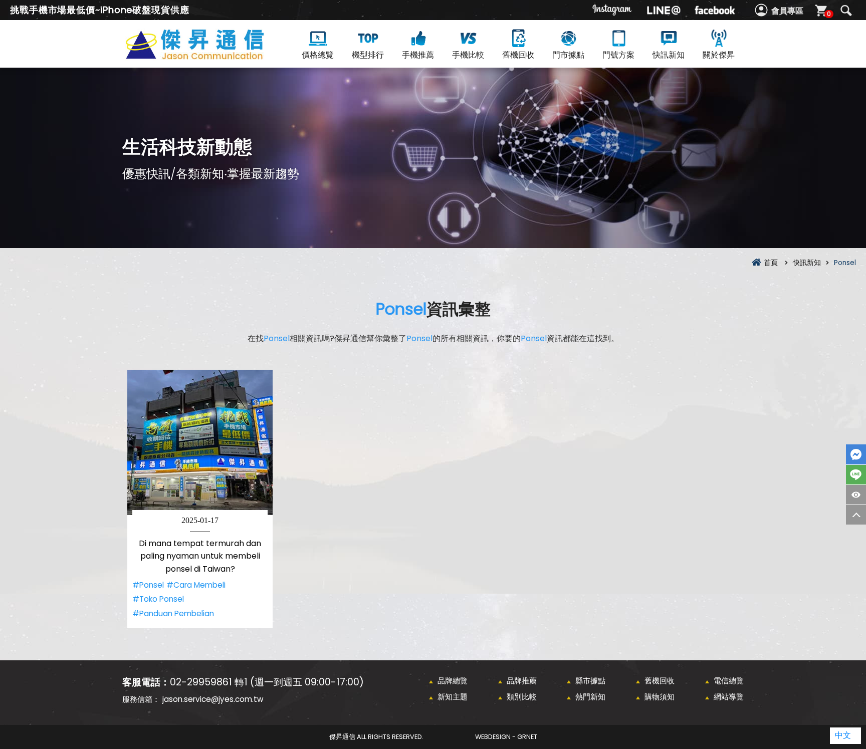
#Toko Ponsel (158, 599)
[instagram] (612, 10)
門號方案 (618, 55)
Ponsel (401, 309)
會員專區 (787, 11)
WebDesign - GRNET (506, 736)
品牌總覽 (453, 680)
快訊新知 (669, 55)
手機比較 (468, 55)
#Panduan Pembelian (173, 613)
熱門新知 (590, 696)
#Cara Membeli (196, 585)
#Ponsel (148, 585)
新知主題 (453, 696)
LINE (856, 474)
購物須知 (659, 696)
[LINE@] (663, 10)
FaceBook (855, 454)
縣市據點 (590, 680)
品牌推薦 (522, 680)
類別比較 (522, 696)
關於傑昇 (719, 55)
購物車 (829, 14)
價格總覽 (318, 55)
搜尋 (846, 11)
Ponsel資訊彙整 (212, 56)
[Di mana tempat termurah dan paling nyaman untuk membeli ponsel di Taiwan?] (200, 442)
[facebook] (715, 10)
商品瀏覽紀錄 (855, 494)
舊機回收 (518, 55)
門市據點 (568, 55)
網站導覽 (729, 696)
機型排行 (368, 55)
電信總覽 (729, 680)
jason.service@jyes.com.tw (212, 699)
